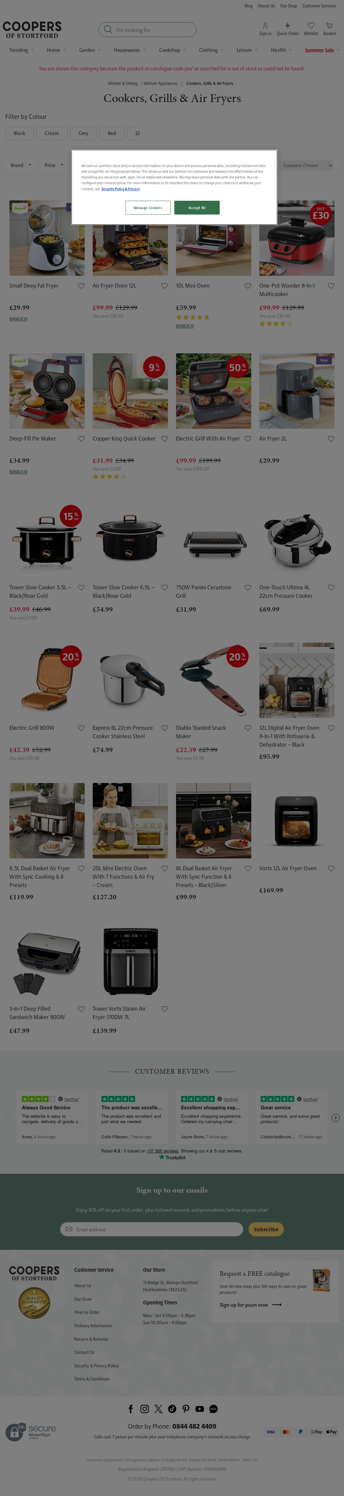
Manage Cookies (148, 207)
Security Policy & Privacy (120, 189)
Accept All (197, 207)
